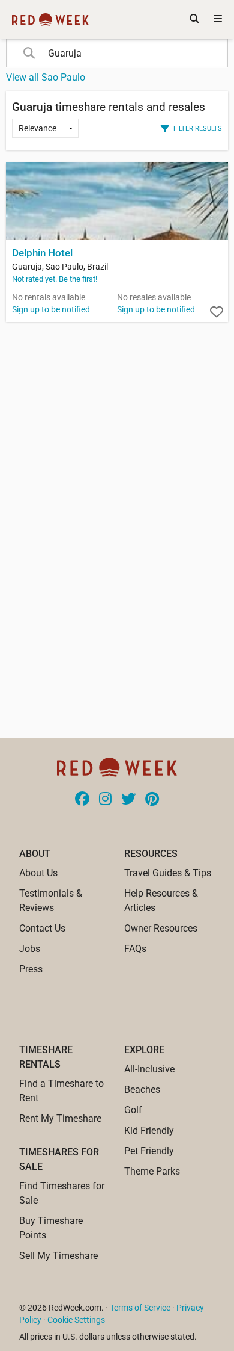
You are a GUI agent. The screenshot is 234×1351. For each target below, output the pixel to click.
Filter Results (197, 128)
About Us (38, 873)
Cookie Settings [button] (76, 1320)
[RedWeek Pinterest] (152, 799)
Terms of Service (140, 1307)
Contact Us (42, 928)
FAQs (135, 948)
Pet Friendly (149, 1151)
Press (31, 969)
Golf (133, 1110)
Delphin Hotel (42, 253)
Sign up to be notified (51, 309)
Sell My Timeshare (58, 1255)
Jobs (29, 948)
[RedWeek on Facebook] (82, 799)
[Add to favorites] (216, 312)
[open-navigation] (218, 19)
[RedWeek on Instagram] (105, 799)
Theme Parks (152, 1171)
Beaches (142, 1089)
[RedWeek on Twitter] (128, 799)
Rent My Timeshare (60, 1118)
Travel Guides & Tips (167, 873)
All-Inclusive (149, 1069)
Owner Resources (160, 928)
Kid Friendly (149, 1130)
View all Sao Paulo (45, 77)
